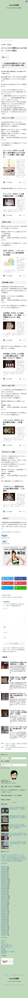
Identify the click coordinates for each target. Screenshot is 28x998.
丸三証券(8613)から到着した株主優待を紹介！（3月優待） (18, 663)
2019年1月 (4, 933)
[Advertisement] (14, 24)
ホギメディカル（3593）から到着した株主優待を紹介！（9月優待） (18, 728)
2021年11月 (4, 897)
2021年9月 (4, 899)
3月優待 (4, 597)
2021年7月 (4, 902)
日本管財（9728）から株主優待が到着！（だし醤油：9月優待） (18, 679)
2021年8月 (4, 900)
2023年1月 (4, 877)
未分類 (3, 948)
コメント (5, 608)
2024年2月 (4, 866)
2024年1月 (4, 868)
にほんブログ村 (5, 537)
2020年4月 (4, 921)
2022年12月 (4, 879)
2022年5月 (4, 890)
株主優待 (4, 595)
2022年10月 (4, 882)
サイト (4, 637)
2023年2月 (4, 876)
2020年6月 (4, 917)
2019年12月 (4, 927)
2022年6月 (4, 888)
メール (5, 632)
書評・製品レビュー (6, 947)
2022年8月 (4, 885)
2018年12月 (4, 935)
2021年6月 (4, 904)
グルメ (3, 942)
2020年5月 (4, 919)
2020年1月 (4, 925)
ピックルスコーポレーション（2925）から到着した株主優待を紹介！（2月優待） (18, 712)
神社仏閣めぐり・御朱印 (7, 951)
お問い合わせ (21, 974)
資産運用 (9, 595)
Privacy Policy (14, 974)
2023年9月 (4, 869)
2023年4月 (4, 874)
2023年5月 (4, 872)
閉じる (6, 57)
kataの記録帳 (14, 5)
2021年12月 (4, 896)
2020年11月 (4, 913)
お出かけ (3, 940)
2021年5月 (4, 905)
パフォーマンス (5, 943)
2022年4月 (4, 891)
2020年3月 (4, 922)
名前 (4, 627)
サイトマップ (7, 974)
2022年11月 (4, 880)
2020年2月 (4, 924)
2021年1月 (4, 910)
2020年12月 (4, 911)
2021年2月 (4, 908)
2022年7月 (4, 886)
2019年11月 (4, 928)
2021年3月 (4, 907)
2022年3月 (4, 893)
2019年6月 (4, 931)
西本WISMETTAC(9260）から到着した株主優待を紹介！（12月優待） (18, 695)
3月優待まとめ (9, 597)
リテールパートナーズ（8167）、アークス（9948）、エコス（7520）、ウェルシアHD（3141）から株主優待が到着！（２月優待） (13, 856)
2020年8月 (4, 914)
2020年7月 (4, 916)
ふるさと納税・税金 (6, 945)
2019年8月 (4, 930)
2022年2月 (4, 894)
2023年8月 (4, 871)
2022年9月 (4, 883)
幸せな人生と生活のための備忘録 (14, 981)
